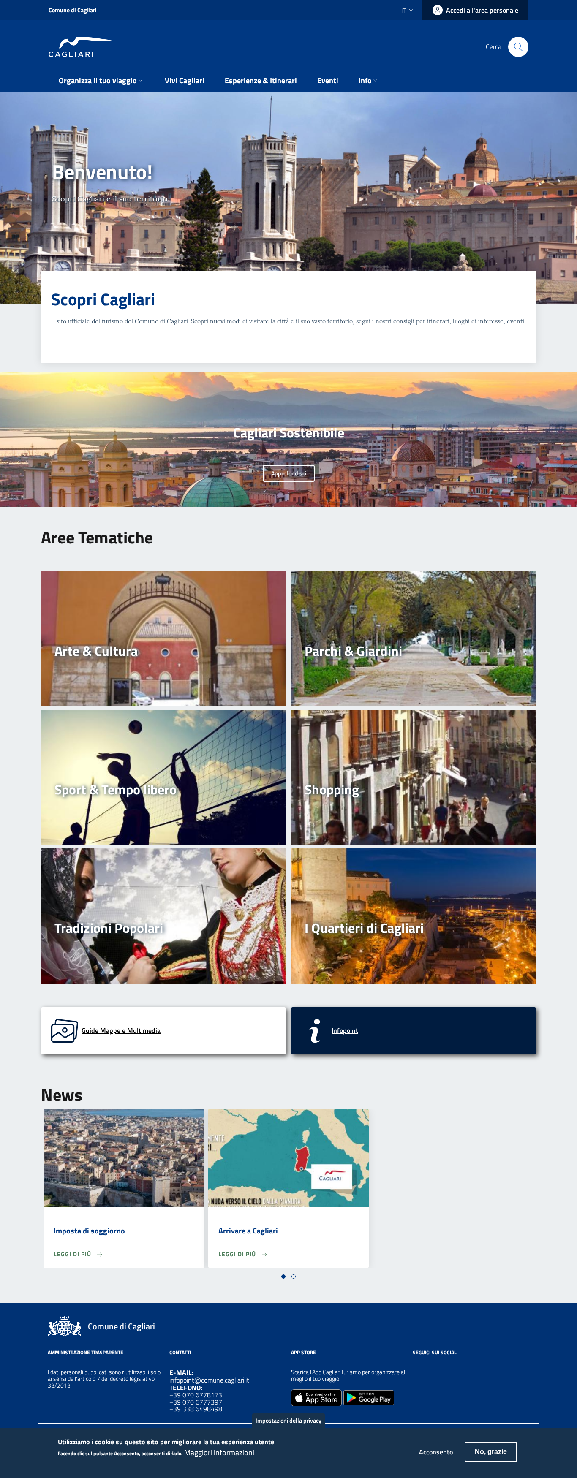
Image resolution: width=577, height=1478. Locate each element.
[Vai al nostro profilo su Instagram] (433, 1373)
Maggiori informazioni (219, 1453)
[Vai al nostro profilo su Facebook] (418, 1373)
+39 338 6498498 (195, 1409)
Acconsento (436, 1452)
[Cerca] (518, 47)
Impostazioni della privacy (288, 1420)
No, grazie (491, 1451)
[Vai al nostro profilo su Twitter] (448, 1373)
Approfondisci (288, 473)
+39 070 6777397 (195, 1402)
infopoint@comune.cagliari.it (209, 1380)
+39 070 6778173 (195, 1395)
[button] (283, 1276)
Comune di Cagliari (73, 9)
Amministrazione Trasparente (85, 1352)
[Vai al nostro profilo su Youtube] (463, 1373)
